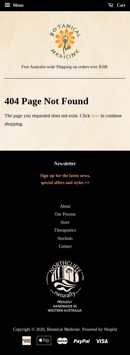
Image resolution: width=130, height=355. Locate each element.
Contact (65, 246)
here (95, 115)
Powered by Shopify (99, 329)
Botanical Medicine (63, 329)
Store (65, 222)
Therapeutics (65, 230)
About (65, 206)
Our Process (65, 214)
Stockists (65, 238)
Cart (120, 5)
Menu (18, 5)
